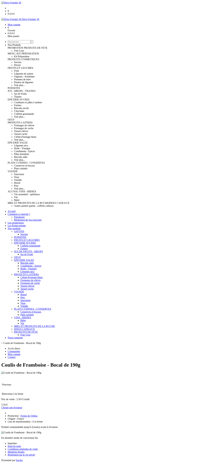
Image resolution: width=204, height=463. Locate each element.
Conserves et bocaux (24, 165)
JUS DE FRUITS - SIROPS (28, 251)
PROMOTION (16, 47)
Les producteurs (16, 222)
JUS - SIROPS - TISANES (22, 91)
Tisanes (18, 96)
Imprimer (12, 443)
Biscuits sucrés (21, 108)
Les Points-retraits (17, 225)
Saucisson (19, 174)
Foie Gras (19, 50)
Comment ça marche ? (19, 214)
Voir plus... (19, 85)
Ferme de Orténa (29, 415)
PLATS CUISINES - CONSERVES (26, 162)
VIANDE (13, 171)
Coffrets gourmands (24, 114)
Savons (17, 62)
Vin (16, 197)
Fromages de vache (23, 128)
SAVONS (19, 231)
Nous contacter (15, 337)
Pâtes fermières (21, 154)
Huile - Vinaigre (22, 148)
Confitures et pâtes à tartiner (28, 102)
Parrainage (19, 217)
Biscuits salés (20, 157)
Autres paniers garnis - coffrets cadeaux (34, 205)
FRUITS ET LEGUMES (20, 68)
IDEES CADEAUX (59, 203)
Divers (17, 65)
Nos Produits (14, 45)
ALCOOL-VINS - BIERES (22, 191)
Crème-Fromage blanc (25, 137)
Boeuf (17, 182)
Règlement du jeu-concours (28, 219)
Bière (16, 200)
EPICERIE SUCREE (19, 99)
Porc (16, 185)
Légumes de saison (23, 73)
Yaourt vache (20, 134)
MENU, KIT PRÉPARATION (23, 53)
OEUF (11, 119)
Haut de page (14, 446)
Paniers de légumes (23, 82)
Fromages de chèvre (24, 125)
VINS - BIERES (22, 317)
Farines (17, 105)
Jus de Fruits (20, 93)
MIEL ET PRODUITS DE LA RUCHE (28, 203)
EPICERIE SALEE (18, 142)
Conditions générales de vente (23, 449)
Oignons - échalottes (24, 76)
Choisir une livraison (11, 407)
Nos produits (14, 228)
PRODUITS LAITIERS (20, 122)
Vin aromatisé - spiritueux (27, 194)
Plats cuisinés (20, 168)
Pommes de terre (22, 79)
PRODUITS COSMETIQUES (23, 59)
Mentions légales (16, 452)
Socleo (19, 460)
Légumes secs (21, 145)
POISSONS (14, 88)
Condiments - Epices (24, 151)
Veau (16, 177)
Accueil (11, 211)
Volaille (18, 180)
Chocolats (19, 111)
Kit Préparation (21, 56)
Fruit (16, 70)
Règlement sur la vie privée (21, 454)
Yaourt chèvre (21, 131)
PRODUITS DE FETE (35, 47)
